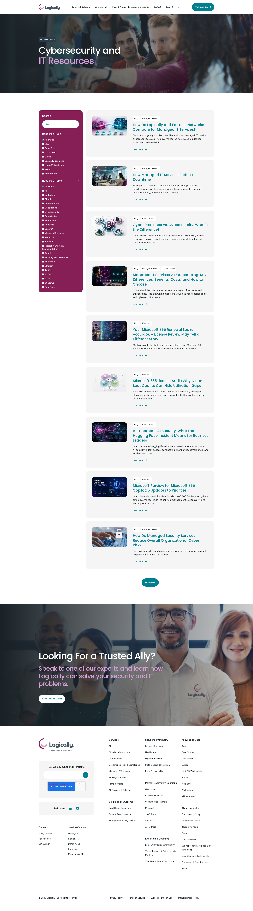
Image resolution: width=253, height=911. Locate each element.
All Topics (50, 186)
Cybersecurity (52, 212)
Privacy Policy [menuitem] (116, 898)
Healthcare (50, 220)
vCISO (48, 274)
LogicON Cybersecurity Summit (160, 845)
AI (46, 190)
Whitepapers (188, 790)
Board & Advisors (190, 827)
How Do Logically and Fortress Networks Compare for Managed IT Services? (168, 127)
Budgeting (50, 195)
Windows (49, 283)
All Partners (150, 827)
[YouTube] (77, 808)
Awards (185, 868)
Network (49, 241)
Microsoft (49, 237)
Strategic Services (118, 777)
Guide (48, 156)
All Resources (188, 796)
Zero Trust (50, 287)
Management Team (191, 820)
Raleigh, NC (74, 838)
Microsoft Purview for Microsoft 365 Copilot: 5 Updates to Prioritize (164, 488)
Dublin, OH (73, 833)
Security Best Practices (56, 257)
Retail (48, 253)
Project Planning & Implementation (53, 247)
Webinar (49, 169)
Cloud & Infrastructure (119, 752)
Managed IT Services (119, 771)
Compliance (51, 207)
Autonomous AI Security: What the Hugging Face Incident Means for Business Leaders (170, 435)
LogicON (49, 229)
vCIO (47, 278)
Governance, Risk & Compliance (124, 765)
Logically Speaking (54, 161)
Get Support (44, 844)
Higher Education (153, 758)
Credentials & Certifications (195, 862)
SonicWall (50, 261)
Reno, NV (72, 849)
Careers (185, 833)
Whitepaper (51, 173)
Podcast (185, 777)
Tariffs (48, 270)
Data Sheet (50, 152)
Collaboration (52, 203)
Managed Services (54, 233)
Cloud (48, 199)
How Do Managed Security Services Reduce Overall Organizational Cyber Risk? (166, 540)
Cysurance (150, 789)
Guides (185, 765)
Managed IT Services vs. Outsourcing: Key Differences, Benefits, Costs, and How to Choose (169, 279)
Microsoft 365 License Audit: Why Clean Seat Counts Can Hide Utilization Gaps (167, 383)
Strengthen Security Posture (122, 820)
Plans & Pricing (119, 7)
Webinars (186, 783)
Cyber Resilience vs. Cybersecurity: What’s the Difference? (170, 227)
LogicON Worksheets (192, 771)
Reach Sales (45, 838)
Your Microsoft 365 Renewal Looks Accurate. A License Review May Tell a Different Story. (166, 334)
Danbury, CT (74, 844)
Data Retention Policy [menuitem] (188, 898)
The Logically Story (191, 814)
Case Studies (188, 752)
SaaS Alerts (150, 814)
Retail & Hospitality (154, 771)
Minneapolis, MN (76, 854)
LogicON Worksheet (55, 165)
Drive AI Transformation (120, 814)
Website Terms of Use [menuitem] (161, 898)
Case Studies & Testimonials (195, 856)
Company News (189, 839)
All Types (49, 139)
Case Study (51, 148)
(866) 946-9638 (47, 833)
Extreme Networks (154, 795)
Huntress (49, 224)
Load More (150, 582)
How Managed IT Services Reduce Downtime (163, 177)
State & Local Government (157, 765)
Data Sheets (187, 758)
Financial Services (154, 746)
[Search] (179, 7)
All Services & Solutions (120, 790)
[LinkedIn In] (70, 808)
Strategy (49, 266)
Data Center (51, 216)
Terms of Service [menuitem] (136, 898)
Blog (47, 144)
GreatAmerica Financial (156, 801)
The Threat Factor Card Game (159, 861)
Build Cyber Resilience (120, 808)
